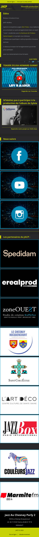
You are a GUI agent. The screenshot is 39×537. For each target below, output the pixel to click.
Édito (6, 13)
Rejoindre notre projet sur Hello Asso (24, 129)
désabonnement (24, 534)
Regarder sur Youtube (29, 91)
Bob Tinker (25, 27)
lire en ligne (11, 2)
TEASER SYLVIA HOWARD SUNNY (20, 65)
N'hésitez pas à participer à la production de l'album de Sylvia (20, 102)
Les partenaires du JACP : (16, 236)
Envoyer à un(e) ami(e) (24, 2)
